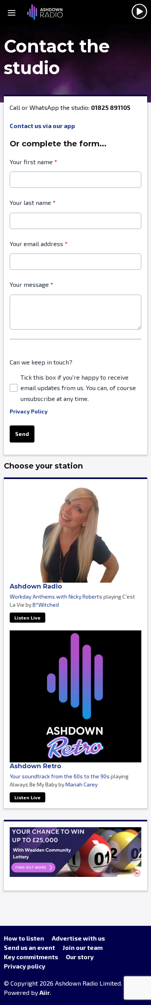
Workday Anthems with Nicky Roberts (56, 596)
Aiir (44, 992)
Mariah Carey (81, 784)
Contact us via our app (42, 125)
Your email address (38, 243)
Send (22, 433)
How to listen (24, 938)
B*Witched (46, 604)
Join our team (83, 947)
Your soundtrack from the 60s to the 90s (60, 776)
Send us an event (29, 947)
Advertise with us (78, 938)
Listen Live (27, 617)
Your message (31, 284)
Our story (80, 956)
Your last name (32, 202)
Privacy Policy (29, 411)
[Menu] (11, 12)
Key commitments (31, 956)
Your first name (33, 161)
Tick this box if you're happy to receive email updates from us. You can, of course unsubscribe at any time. (78, 387)
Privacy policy (24, 966)
